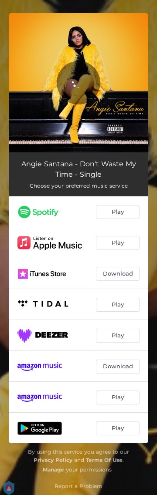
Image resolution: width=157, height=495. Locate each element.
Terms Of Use (104, 460)
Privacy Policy (53, 460)
